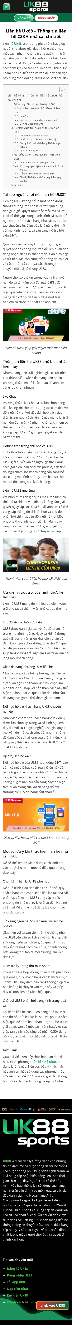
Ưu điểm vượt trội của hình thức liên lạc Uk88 (36, 130)
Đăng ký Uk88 (17, 1269)
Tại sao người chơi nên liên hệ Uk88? (34, 104)
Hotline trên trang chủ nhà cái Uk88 (38, 119)
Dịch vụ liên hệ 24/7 (30, 150)
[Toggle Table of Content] (60, 90)
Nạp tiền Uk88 (18, 1289)
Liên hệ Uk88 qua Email (32, 123)
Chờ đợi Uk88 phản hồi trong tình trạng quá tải (40, 179)
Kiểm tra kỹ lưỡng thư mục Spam (37, 173)
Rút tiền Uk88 (17, 1295)
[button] (6, 6)
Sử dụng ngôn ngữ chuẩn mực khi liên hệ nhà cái (42, 168)
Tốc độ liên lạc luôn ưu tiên (34, 135)
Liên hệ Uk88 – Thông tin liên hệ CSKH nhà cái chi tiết (35, 98)
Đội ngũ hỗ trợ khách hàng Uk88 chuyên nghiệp (41, 145)
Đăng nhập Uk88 (19, 1275)
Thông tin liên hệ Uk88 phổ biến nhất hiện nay (37, 110)
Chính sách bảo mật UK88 (26, 1302)
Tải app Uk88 (16, 1282)
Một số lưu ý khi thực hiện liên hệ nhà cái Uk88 (37, 156)
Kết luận (18, 185)
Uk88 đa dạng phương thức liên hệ (38, 139)
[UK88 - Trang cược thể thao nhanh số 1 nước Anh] (36, 6)
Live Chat (24, 116)
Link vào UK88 (52, 1305)
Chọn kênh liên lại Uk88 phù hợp (37, 162)
